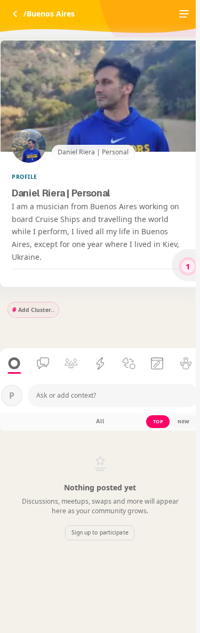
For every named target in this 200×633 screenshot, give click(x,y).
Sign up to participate (100, 532)
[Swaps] (128, 364)
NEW (184, 421)
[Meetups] (71, 364)
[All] (14, 364)
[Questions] (43, 364)
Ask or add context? (66, 395)
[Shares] (157, 364)
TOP (158, 421)
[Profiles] (186, 364)
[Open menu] (184, 14)
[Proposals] (100, 364)
